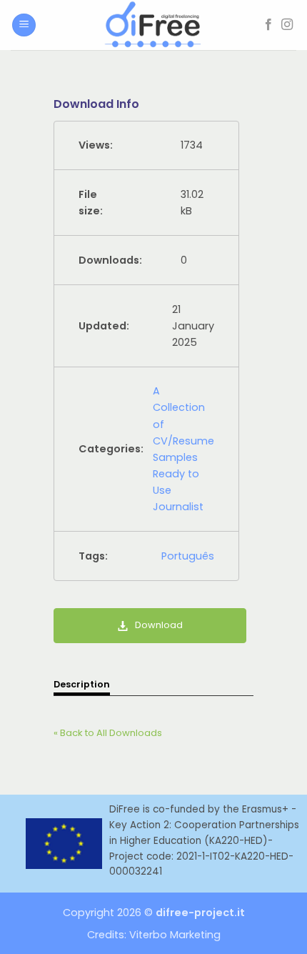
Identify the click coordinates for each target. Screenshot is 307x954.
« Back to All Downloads (108, 733)
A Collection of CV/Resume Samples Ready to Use (183, 440)
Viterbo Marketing (175, 935)
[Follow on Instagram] (287, 25)
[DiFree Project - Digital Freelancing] (153, 25)
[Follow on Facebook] (268, 25)
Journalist (178, 507)
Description (82, 684)
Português (187, 556)
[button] (24, 25)
